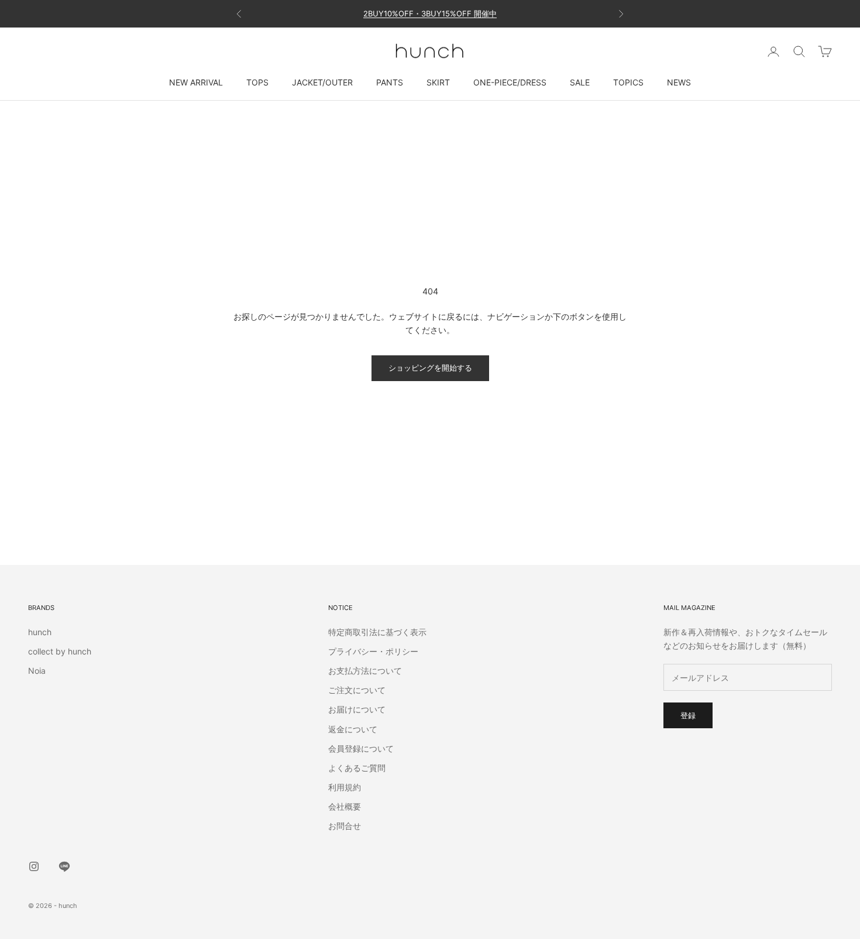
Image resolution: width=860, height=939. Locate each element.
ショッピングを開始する (430, 367)
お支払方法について (365, 671)
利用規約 (344, 787)
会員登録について (361, 748)
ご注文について (357, 690)
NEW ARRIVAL (196, 82)
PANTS (389, 82)
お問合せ (344, 826)
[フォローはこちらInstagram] (34, 866)
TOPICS (628, 82)
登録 (688, 715)
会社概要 (344, 806)
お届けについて (357, 709)
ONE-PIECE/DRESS (509, 82)
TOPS (257, 82)
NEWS (679, 82)
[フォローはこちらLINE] (64, 866)
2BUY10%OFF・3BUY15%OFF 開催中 (430, 13)
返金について (352, 729)
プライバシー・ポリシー (373, 651)
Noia (37, 671)
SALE (580, 82)
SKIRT (438, 82)
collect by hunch (59, 651)
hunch (39, 632)
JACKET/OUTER (322, 82)
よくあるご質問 (357, 768)
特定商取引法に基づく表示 (377, 632)
